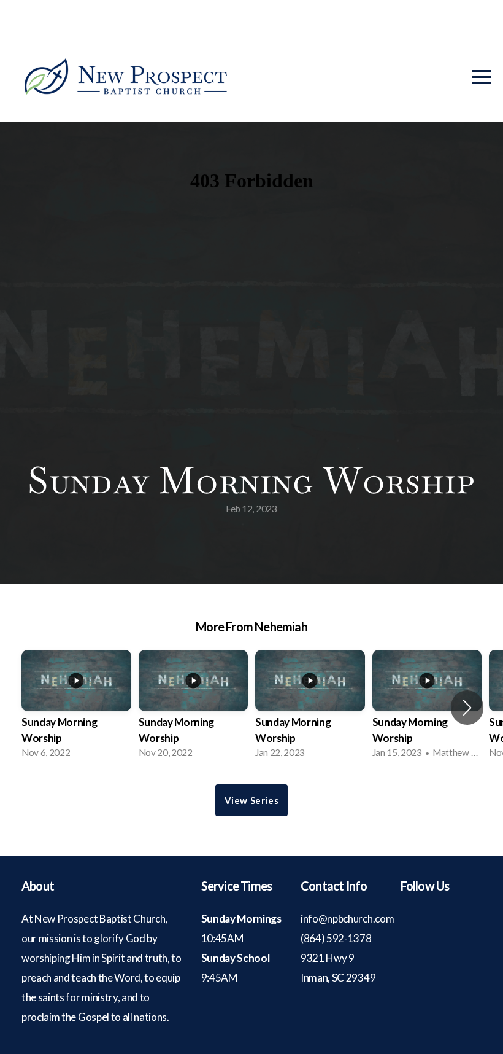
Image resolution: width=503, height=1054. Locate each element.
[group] (76, 708)
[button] (467, 707)
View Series (252, 800)
